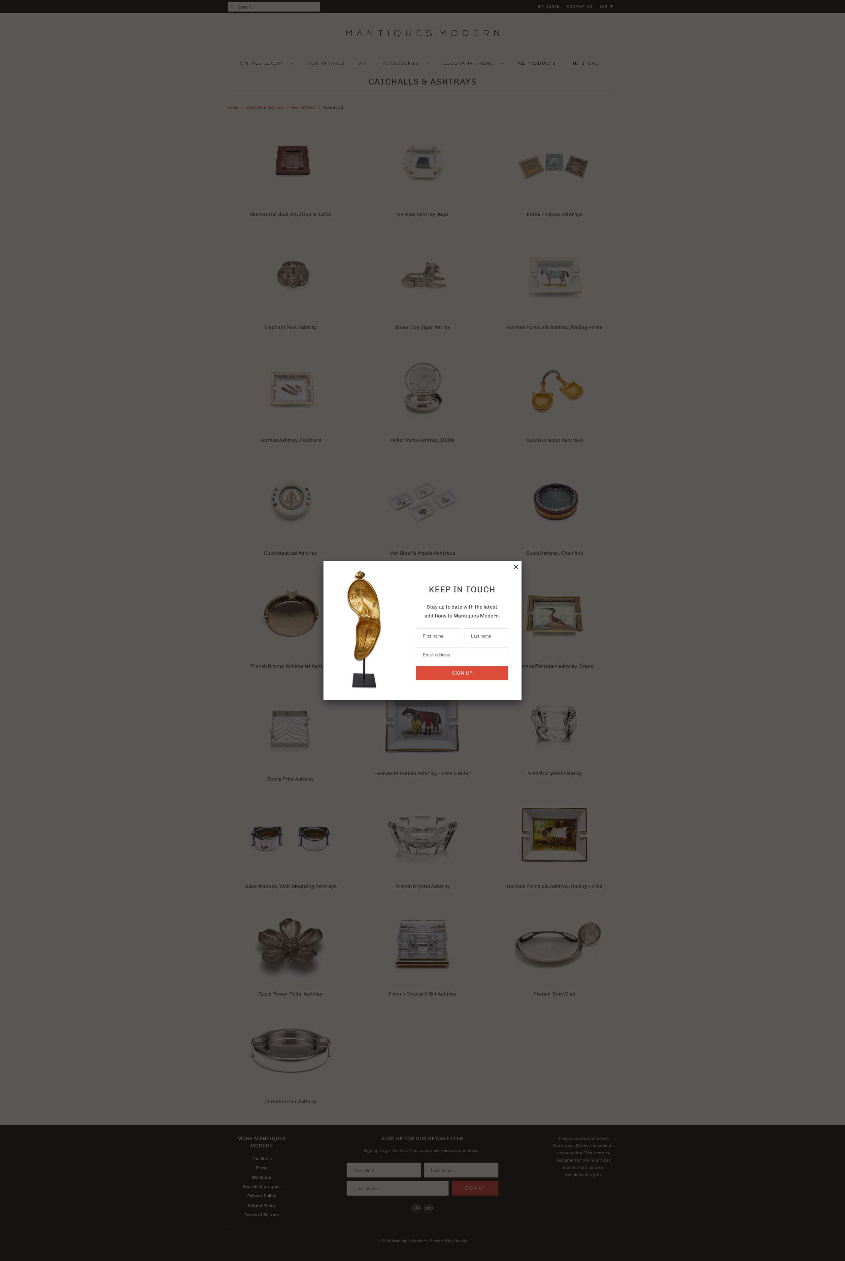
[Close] (516, 567)
